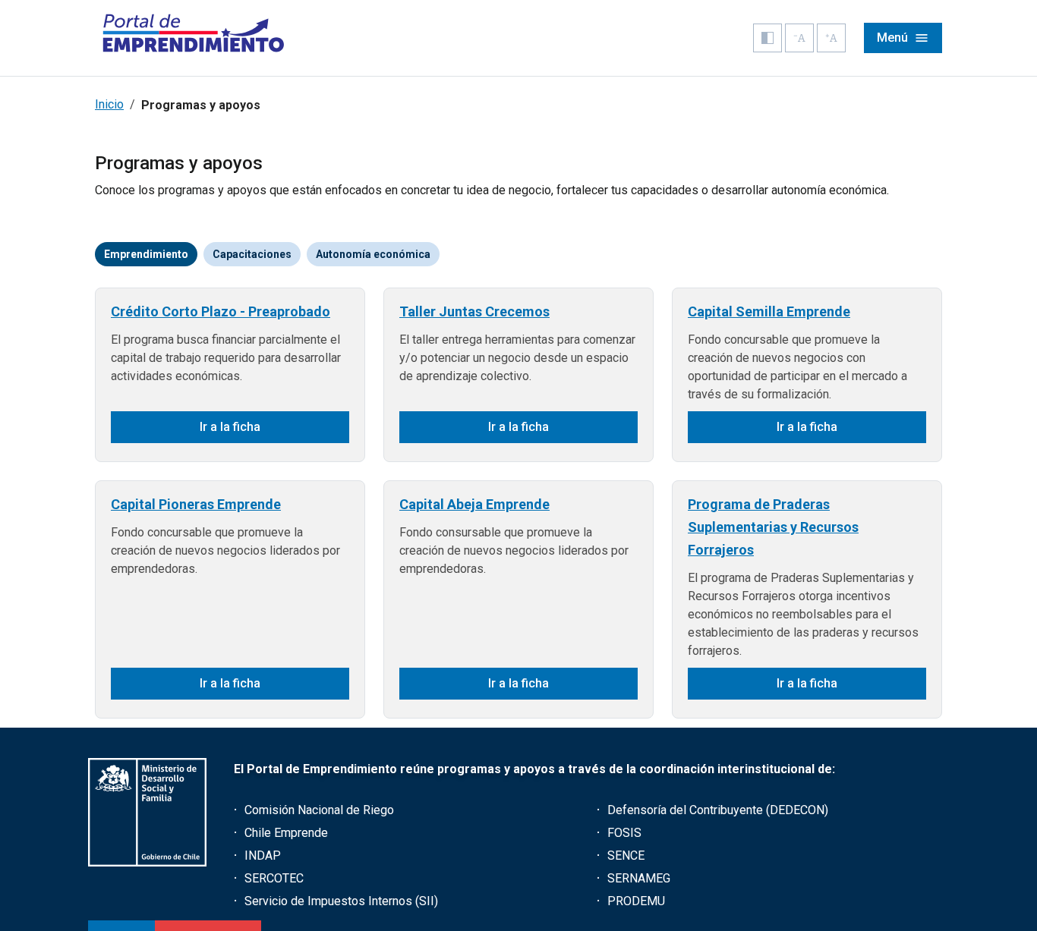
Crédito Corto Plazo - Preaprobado (220, 311)
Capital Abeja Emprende (474, 504)
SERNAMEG (638, 878)
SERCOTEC (274, 878)
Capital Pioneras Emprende (196, 504)
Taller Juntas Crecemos (474, 311)
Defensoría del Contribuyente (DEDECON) (717, 810)
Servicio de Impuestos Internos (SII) (341, 901)
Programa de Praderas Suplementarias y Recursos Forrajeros (773, 527)
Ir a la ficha (230, 427)
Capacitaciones (252, 254)
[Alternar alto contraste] (767, 38)
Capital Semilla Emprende (769, 311)
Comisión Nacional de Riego (319, 810)
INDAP (262, 855)
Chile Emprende (286, 833)
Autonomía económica (373, 254)
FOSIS (624, 833)
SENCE (626, 855)
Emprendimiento (146, 254)
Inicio (109, 104)
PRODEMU (636, 901)
